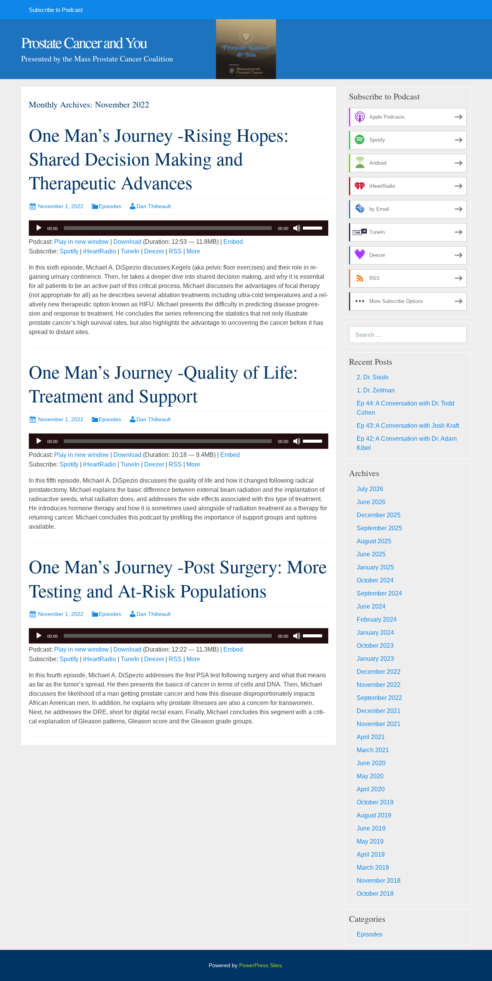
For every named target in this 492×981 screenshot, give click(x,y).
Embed (233, 241)
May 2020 (370, 776)
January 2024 (375, 632)
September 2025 (379, 528)
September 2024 (379, 593)
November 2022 (379, 685)
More (193, 251)
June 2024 (371, 606)
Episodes (110, 206)
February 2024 (377, 619)
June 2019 (371, 828)
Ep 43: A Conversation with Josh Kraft (408, 425)
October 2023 (375, 645)
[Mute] (297, 228)
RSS (175, 251)
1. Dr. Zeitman (376, 390)
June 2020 (371, 763)
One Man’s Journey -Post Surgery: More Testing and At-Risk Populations (178, 578)
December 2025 (379, 515)
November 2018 (379, 880)
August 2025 (374, 541)
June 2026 (371, 502)
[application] (178, 228)
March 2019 (373, 867)
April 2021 (371, 737)
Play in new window (81, 241)
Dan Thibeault (153, 206)
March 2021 (373, 750)
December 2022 (379, 671)
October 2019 (375, 802)
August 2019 (374, 815)
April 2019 (371, 854)
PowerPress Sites (260, 965)
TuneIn (130, 251)
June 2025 (371, 554)
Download (127, 241)
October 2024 (375, 580)
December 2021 (379, 711)
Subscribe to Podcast (56, 10)
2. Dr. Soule (373, 377)
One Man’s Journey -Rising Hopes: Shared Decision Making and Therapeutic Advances (159, 158)
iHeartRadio (99, 251)
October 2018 (375, 893)
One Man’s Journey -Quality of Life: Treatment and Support (163, 383)
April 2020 (371, 789)
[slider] (313, 227)
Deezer (154, 251)
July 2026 (370, 489)
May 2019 (370, 841)
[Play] (39, 228)
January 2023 (375, 658)
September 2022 (379, 698)
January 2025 (375, 567)
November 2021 (379, 724)
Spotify (69, 251)
